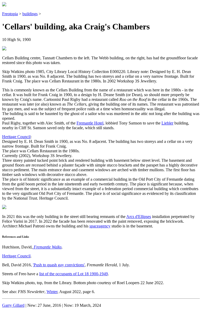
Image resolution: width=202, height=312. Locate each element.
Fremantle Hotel (90, 123)
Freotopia (10, 14)
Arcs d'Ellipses (138, 216)
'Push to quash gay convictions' (59, 265)
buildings (30, 14)
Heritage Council (16, 136)
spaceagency (99, 226)
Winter (52, 291)
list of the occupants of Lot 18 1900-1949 (73, 274)
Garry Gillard (13, 305)
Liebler (167, 123)
